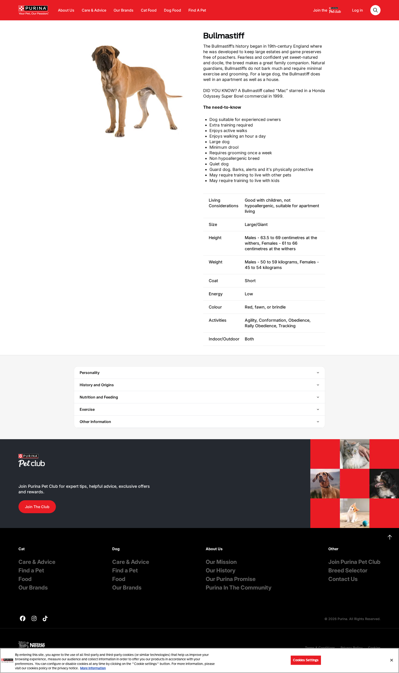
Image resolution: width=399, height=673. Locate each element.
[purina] (22, 619)
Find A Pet (197, 10)
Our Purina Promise (231, 579)
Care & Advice (94, 10)
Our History (221, 570)
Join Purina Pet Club (354, 562)
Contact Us (343, 579)
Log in (357, 10)
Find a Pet (31, 570)
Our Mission (221, 562)
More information (93, 668)
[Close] (392, 660)
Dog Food (172, 10)
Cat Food (149, 10)
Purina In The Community (239, 587)
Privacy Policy (352, 648)
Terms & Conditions (320, 648)
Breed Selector (347, 570)
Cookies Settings (306, 660)
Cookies (374, 648)
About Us (66, 10)
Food (25, 579)
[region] (199, 660)
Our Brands (123, 10)
